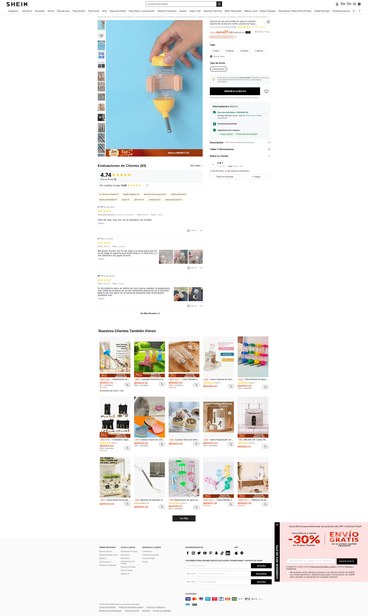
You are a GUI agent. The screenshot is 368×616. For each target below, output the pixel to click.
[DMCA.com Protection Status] (194, 604)
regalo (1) (125, 199)
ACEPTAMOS (190, 594)
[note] (115, 375)
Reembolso (125, 558)
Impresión (146, 611)
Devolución (125, 555)
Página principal (104, 17)
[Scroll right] (360, 11)
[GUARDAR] (266, 91)
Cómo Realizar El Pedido (128, 563)
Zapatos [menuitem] (182, 11)
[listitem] (115, 364)
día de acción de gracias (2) (155, 194)
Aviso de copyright (132, 611)
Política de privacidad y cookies (131, 607)
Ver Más (184, 518)
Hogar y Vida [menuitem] (195, 11)
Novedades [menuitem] (40, 11)
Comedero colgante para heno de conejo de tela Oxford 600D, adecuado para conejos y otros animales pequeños (115, 440)
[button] (354, 4)
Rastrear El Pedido (128, 567)
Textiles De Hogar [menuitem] (322, 11)
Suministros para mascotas (123, 17)
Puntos (145, 562)
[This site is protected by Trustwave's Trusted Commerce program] (187, 604)
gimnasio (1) (139, 199)
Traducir (101, 223)
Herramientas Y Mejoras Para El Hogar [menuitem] (295, 11)
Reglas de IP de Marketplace (110, 611)
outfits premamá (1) (178, 194)
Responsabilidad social (108, 555)
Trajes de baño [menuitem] (78, 11)
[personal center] (337, 4)
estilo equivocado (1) (173, 199)
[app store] (236, 554)
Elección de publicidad (162, 611)
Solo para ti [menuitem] (27, 11)
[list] (208, 553)
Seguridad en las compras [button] (229, 130)
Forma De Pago (148, 558)
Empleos (102, 558)
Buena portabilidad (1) (108, 199)
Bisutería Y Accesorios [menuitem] (167, 11)
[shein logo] (16, 4)
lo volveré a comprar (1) (108, 194)
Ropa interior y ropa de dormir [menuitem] (142, 11)
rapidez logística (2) (131, 194)
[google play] (242, 554)
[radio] (216, 50)
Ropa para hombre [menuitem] (118, 11)
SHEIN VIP (125, 574)
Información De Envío (129, 551)
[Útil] (188, 230)
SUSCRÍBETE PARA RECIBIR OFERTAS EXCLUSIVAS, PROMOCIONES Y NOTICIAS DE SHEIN (223, 561)
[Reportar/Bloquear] (201, 230)
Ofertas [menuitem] (51, 11)
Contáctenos (147, 551)
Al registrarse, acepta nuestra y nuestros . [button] (320, 568)
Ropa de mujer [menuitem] (63, 11)
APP (236, 547)
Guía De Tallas (126, 570)
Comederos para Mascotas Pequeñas (181, 17)
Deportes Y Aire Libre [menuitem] (213, 11)
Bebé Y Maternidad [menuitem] (233, 11)
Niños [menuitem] (104, 11)
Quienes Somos (105, 551)
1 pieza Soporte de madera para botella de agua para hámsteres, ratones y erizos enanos (219, 379)
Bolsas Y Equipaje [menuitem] (267, 11)
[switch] (146, 185)
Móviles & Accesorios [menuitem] (341, 11)
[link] (342, 4)
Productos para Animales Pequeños (150, 17)
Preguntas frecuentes (150, 555)
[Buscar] (219, 4)
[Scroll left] (356, 11)
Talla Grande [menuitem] (93, 11)
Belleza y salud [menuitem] (250, 11)
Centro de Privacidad (107, 607)
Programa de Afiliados (107, 565)
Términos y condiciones (155, 607)
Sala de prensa (105, 562)
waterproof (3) (154, 199)
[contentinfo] (228, 599)
